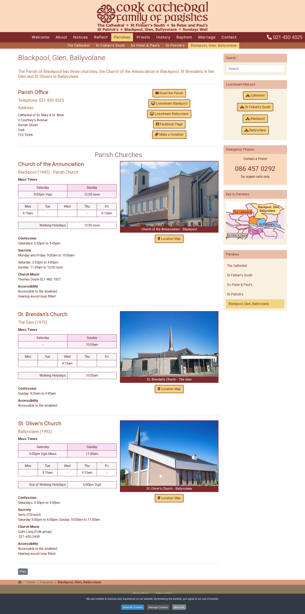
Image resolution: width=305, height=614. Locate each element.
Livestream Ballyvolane (171, 114)
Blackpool (257, 119)
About (61, 37)
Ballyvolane (257, 130)
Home (31, 582)
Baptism (184, 37)
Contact (229, 37)
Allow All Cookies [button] (133, 607)
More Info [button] (179, 607)
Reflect (101, 37)
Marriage (207, 37)
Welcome (40, 37)
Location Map (170, 239)
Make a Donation (170, 135)
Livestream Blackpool (171, 103)
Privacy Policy (141, 593)
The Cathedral (78, 45)
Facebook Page (171, 124)
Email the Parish (171, 93)
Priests (143, 37)
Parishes (122, 37)
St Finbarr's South (257, 107)
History (163, 37)
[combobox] (255, 69)
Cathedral (257, 95)
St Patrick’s (175, 45)
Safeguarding (164, 593)
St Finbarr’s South (110, 45)
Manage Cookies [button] (158, 607)
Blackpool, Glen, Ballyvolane (214, 45)
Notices (80, 37)
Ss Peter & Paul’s (145, 45)
